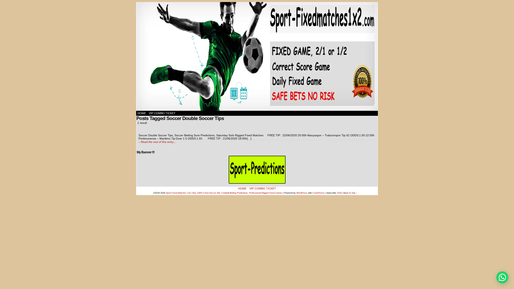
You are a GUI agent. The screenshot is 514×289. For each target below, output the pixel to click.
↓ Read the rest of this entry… (157, 141)
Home (142, 113)
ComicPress (318, 193)
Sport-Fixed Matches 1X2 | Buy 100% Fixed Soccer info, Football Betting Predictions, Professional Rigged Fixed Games (224, 193)
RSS (339, 193)
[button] (502, 277)
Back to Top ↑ (350, 193)
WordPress (301, 193)
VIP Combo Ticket (162, 113)
